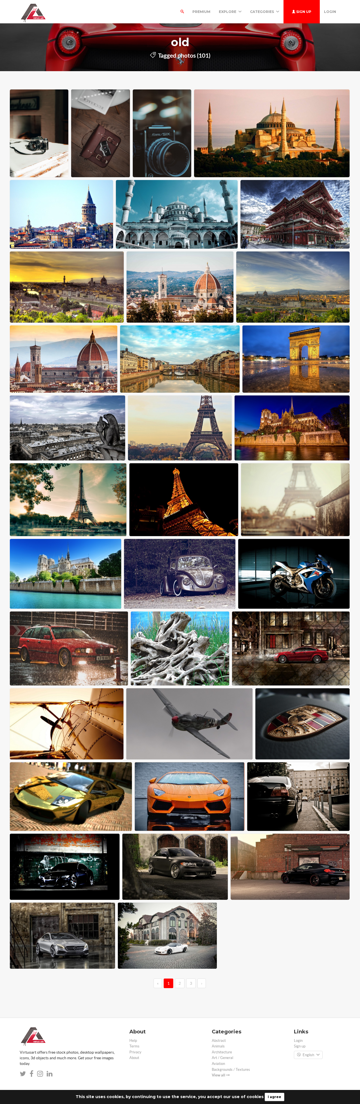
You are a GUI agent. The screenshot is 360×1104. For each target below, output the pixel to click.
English (308, 1055)
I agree (274, 1097)
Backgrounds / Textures (231, 1069)
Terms (134, 1046)
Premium (201, 12)
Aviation (218, 1064)
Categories (262, 12)
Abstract (219, 1040)
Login (330, 12)
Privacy (135, 1052)
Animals (218, 1046)
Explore (228, 12)
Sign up (303, 12)
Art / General (222, 1058)
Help (133, 1040)
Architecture (222, 1052)
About (134, 1058)
